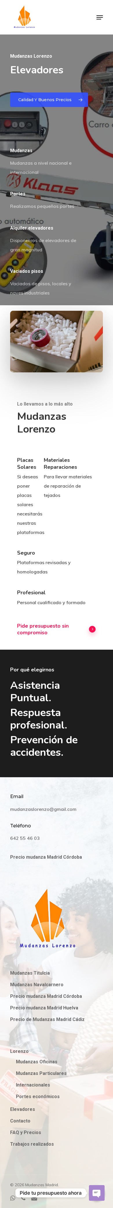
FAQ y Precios (25, 1132)
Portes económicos (38, 1096)
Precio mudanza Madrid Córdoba (46, 857)
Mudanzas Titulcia (30, 973)
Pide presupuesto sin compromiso (43, 629)
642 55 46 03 (25, 838)
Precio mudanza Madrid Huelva (44, 1008)
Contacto (20, 1121)
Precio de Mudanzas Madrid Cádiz (47, 1019)
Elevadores (22, 1109)
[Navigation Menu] (99, 17)
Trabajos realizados (32, 1144)
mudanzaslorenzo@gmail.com (43, 809)
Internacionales (33, 1085)
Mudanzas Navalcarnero (36, 984)
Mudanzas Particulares (41, 1073)
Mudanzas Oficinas (36, 1062)
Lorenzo (19, 1051)
